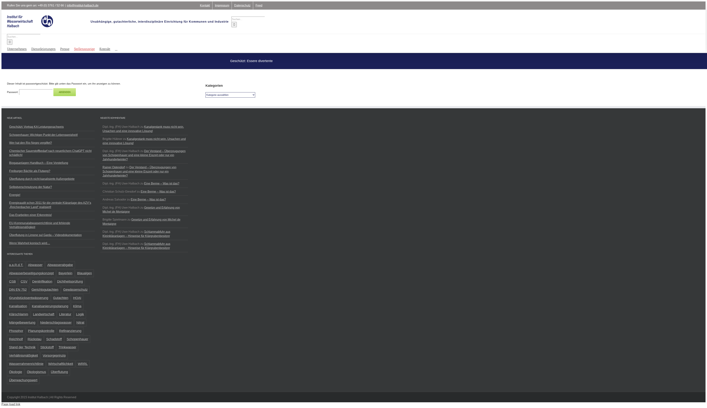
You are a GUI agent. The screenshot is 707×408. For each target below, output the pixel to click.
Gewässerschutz (75, 289)
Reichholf (16, 339)
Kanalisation (18, 306)
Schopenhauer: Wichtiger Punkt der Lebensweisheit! (43, 134)
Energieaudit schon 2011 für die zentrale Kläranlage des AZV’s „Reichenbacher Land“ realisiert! (50, 204)
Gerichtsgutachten (44, 289)
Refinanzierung (70, 331)
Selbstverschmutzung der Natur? (30, 187)
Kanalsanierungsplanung (50, 306)
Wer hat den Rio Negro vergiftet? (30, 142)
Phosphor (16, 331)
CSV (24, 281)
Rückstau (34, 339)
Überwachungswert (23, 380)
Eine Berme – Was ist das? (161, 183)
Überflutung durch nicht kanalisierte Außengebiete (42, 178)
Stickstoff (47, 347)
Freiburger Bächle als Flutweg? (29, 171)
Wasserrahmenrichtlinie (26, 364)
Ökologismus (36, 372)
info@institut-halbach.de (83, 5)
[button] (116, 49)
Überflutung (59, 372)
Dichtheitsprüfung (70, 281)
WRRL (83, 364)
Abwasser (35, 265)
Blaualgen (84, 273)
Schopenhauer (77, 339)
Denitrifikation (42, 281)
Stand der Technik (22, 347)
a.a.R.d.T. (16, 265)
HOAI (77, 298)
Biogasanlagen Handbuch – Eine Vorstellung (38, 162)
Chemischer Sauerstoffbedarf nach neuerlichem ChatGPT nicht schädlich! (50, 152)
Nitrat (80, 322)
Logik (80, 314)
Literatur (65, 314)
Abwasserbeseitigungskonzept (31, 273)
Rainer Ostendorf (114, 167)
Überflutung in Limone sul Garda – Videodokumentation (45, 235)
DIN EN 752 (18, 289)
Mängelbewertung (22, 322)
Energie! (14, 194)
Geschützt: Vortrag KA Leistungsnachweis (36, 126)
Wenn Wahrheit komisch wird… (29, 243)
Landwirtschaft (43, 314)
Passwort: (13, 92)
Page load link (10, 404)
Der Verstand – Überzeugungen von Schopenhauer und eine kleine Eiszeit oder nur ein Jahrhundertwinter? (144, 155)
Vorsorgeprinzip (54, 355)
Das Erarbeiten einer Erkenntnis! (30, 215)
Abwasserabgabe (60, 265)
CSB (12, 281)
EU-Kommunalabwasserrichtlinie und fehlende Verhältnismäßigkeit (39, 225)
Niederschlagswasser (56, 322)
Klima (77, 306)
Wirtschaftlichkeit (60, 364)
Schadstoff (54, 339)
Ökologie (15, 372)
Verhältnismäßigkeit (23, 355)
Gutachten (60, 298)
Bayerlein (65, 273)
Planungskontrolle (41, 331)
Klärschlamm (18, 314)
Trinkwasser (67, 347)
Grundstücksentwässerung (28, 298)
